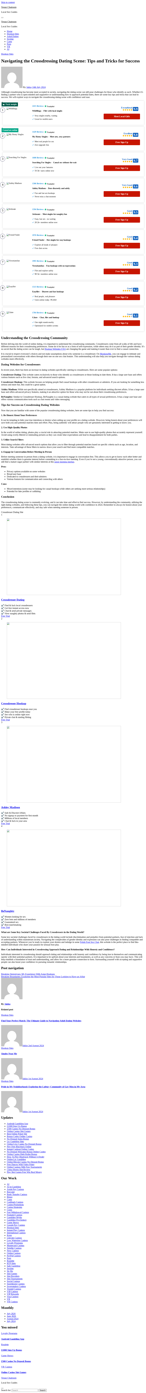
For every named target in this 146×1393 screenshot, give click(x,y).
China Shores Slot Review (18, 1169)
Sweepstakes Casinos (16, 1286)
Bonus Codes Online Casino (19, 1136)
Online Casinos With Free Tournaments (24, 1167)
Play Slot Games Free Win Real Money (24, 1172)
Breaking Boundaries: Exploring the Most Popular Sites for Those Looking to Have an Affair (43, 976)
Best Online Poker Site (17, 1134)
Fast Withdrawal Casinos (18, 1212)
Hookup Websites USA (55, 349)
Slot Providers (13, 1276)
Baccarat (11, 1192)
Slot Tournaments (14, 1278)
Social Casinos (13, 1281)
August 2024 (12, 1319)
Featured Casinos (14, 1215)
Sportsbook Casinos (16, 1284)
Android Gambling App (17, 1123)
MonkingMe (105, 354)
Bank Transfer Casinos (17, 1194)
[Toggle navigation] (2, 17)
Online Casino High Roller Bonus (22, 1154)
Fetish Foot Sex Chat (89, 942)
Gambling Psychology (17, 1220)
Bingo (9, 1197)
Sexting (10, 39)
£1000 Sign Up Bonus (17, 1126)
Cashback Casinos (15, 1202)
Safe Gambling (13, 1266)
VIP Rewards (13, 1294)
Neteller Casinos (14, 1248)
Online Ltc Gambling (16, 1159)
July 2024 (11, 1321)
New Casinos (13, 1250)
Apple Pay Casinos (15, 1189)
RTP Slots (11, 1263)
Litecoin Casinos (14, 1238)
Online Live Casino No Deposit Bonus (24, 1144)
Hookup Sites (13, 34)
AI (8, 49)
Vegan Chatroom (8, 7)
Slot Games (12, 1273)
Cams (9, 41)
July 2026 (11, 1313)
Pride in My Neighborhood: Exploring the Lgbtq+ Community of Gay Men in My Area (43, 1087)
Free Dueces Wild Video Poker (20, 1164)
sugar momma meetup (64, 462)
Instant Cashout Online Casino (20, 1149)
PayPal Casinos (14, 1256)
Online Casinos (14, 1253)
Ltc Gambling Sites (15, 1141)
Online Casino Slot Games (19, 1131)
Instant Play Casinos (16, 1230)
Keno (9, 1235)
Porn (9, 44)
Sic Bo (10, 1271)
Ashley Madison (10, 807)
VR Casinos (12, 1301)
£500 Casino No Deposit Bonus (21, 1129)
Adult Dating (13, 36)
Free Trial (5, 616)
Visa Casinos (12, 1296)
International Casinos (16, 1233)
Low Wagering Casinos (17, 1240)
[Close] (2, 1388)
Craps (9, 1210)
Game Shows (13, 1222)
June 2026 (11, 1316)
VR (8, 46)
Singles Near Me (9, 1053)
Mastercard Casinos (15, 1245)
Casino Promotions (15, 1204)
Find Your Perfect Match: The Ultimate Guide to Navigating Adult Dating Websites (41, 1021)
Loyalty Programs (15, 1243)
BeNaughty (7, 911)
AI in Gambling (14, 1187)
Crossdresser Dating (13, 599)
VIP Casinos (12, 1291)
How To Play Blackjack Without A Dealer (25, 1157)
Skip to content (8, 2)
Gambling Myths (14, 1217)
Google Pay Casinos (16, 1225)
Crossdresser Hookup (13, 703)
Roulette (10, 1261)
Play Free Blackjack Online (19, 1146)
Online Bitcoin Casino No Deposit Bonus (25, 1162)
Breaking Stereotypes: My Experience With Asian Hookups (28, 974)
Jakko (29, 87)
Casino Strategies (14, 1207)
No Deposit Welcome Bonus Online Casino (26, 1151)
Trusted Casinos (14, 1289)
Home (9, 31)
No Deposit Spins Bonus (18, 1139)
